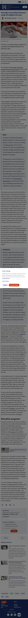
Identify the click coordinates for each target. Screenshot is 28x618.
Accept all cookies (14, 285)
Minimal (5, 285)
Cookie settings (5, 281)
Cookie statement (6, 278)
